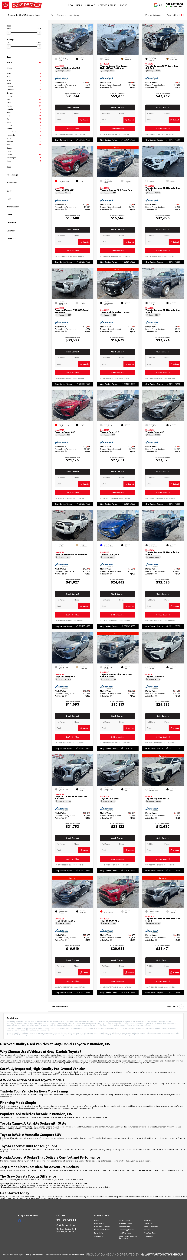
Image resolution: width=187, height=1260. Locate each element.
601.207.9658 (174, 4)
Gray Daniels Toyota (63, 140)
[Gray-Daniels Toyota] (22, 5)
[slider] (9, 32)
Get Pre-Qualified (72, 128)
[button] (91, 38)
